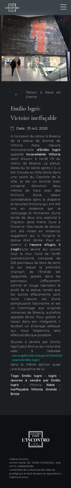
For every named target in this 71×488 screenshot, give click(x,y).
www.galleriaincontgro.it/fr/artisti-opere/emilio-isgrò (37, 358)
